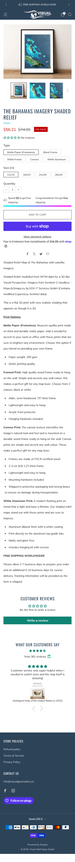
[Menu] (5, 14)
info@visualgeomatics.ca (18, 781)
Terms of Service (13, 755)
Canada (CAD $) (35, 819)
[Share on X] (34, 254)
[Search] (70, 14)
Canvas (34, 159)
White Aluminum (56, 159)
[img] (37, 651)
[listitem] (37, 4)
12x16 (11, 174)
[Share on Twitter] (41, 254)
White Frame (14, 159)
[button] (12, 137)
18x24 (27, 174)
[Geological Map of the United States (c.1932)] (37, 693)
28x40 (58, 174)
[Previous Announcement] (6, 4)
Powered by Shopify (38, 844)
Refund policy (11, 749)
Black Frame (50, 152)
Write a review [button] (37, 620)
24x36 (43, 174)
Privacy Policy (11, 762)
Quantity (9, 183)
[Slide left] (8, 90)
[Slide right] (66, 90)
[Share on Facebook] (27, 254)
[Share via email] (48, 254)
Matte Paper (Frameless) (21, 152)
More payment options (37, 236)
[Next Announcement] (69, 4)
